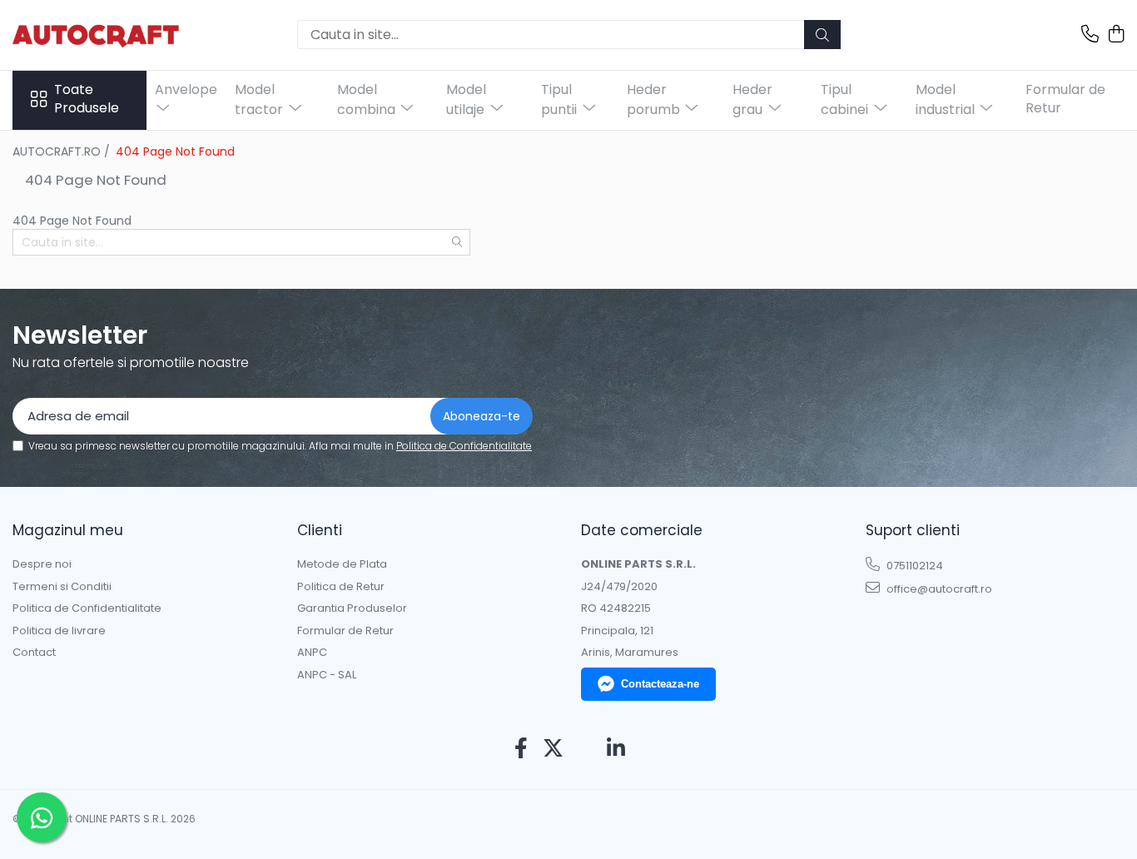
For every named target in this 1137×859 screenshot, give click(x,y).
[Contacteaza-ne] (1090, 35)
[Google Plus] (584, 749)
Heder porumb (655, 100)
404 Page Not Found (175, 151)
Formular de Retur (1065, 99)
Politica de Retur (341, 586)
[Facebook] (521, 749)
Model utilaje (467, 100)
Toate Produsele (86, 99)
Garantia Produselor (352, 608)
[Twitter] (553, 749)
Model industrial (947, 100)
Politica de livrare (59, 630)
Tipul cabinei (846, 100)
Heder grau (752, 100)
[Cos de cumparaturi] (1116, 35)
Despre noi (42, 564)
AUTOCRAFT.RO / (62, 151)
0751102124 (913, 565)
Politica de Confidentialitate (464, 446)
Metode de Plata (342, 564)
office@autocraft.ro (938, 589)
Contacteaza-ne (660, 684)
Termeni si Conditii (62, 586)
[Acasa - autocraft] (95, 34)
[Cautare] (822, 34)
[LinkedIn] (616, 749)
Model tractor (260, 100)
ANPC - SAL (326, 675)
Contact (34, 652)
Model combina (368, 100)
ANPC (312, 652)
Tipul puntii (560, 100)
